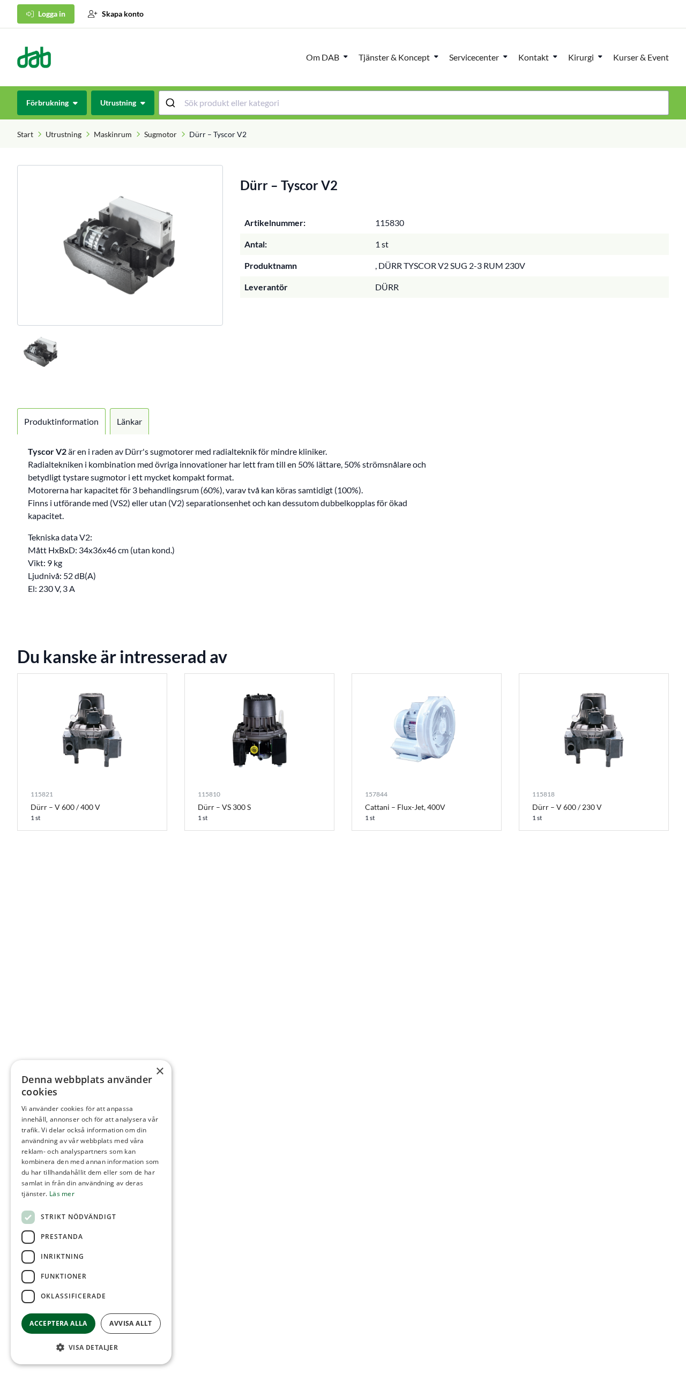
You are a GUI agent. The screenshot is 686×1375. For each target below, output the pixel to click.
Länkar (129, 421)
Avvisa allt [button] (130, 1323)
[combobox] (414, 103)
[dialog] (91, 1212)
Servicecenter (474, 57)
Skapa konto (123, 13)
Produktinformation (61, 421)
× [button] (159, 1072)
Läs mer (61, 1193)
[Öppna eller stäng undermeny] (345, 56)
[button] (91, 1347)
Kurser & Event (641, 57)
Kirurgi (581, 57)
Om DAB (322, 57)
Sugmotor (160, 134)
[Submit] (171, 103)
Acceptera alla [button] (58, 1323)
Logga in (51, 13)
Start (25, 134)
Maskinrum (113, 134)
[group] (120, 245)
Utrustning (63, 134)
